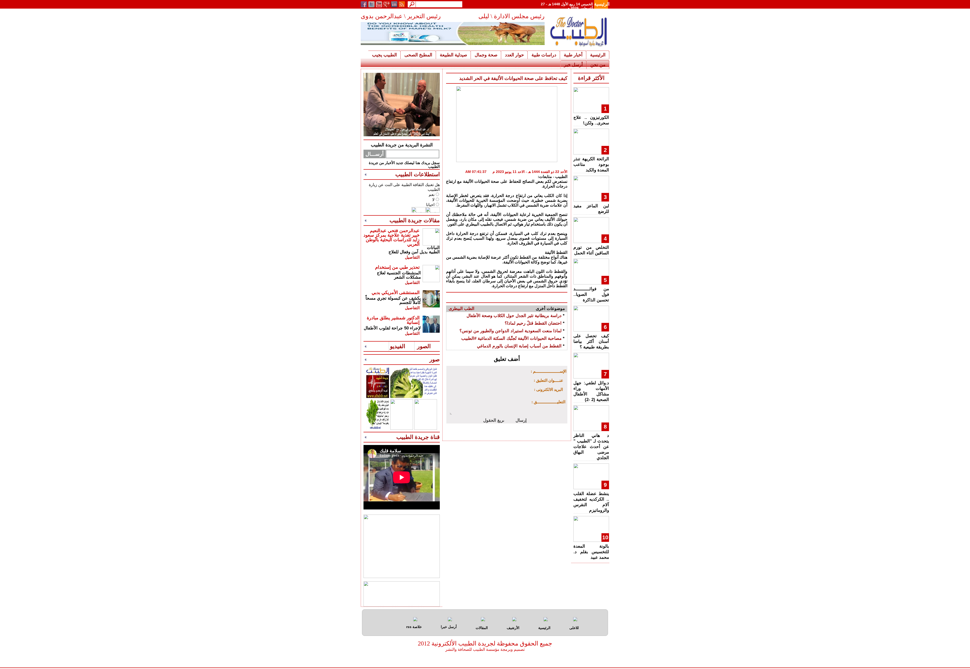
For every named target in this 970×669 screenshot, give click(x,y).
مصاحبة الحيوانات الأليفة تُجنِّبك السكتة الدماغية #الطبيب (511, 338)
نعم (431, 194)
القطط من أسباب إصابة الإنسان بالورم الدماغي (519, 346)
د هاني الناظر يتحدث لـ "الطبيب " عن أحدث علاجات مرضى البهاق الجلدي (591, 446)
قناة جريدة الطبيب (418, 437)
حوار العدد (514, 54)
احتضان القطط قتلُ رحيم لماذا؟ (533, 323)
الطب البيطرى (461, 308)
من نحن (597, 64)
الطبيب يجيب (384, 54)
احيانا (430, 205)
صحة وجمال (486, 54)
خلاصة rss (414, 627)
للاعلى (574, 628)
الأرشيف (513, 628)
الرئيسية (602, 4)
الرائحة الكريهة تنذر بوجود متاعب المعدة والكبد (591, 164)
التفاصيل (412, 257)
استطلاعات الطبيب (417, 174)
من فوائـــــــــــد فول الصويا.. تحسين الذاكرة (591, 294)
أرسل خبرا (449, 627)
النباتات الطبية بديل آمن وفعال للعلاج (414, 249)
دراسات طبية (543, 54)
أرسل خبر (573, 64)
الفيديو (397, 346)
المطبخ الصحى (418, 54)
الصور (424, 346)
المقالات (482, 628)
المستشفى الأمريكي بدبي (396, 292)
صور (434, 359)
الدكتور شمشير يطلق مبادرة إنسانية (393, 320)
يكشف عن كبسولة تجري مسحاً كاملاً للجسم (393, 300)
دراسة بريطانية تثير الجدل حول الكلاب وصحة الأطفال (514, 315)
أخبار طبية (573, 54)
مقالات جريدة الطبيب (415, 220)
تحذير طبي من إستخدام (397, 267)
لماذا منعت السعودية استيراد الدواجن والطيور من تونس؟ (510, 330)
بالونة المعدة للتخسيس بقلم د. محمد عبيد (591, 552)
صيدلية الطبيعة (453, 54)
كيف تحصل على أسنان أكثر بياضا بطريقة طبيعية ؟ (591, 341)
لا (433, 199)
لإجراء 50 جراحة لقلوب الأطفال (392, 328)
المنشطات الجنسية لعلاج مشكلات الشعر (399, 275)
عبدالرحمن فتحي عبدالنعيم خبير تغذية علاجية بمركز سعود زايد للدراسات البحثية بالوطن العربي (391, 237)
